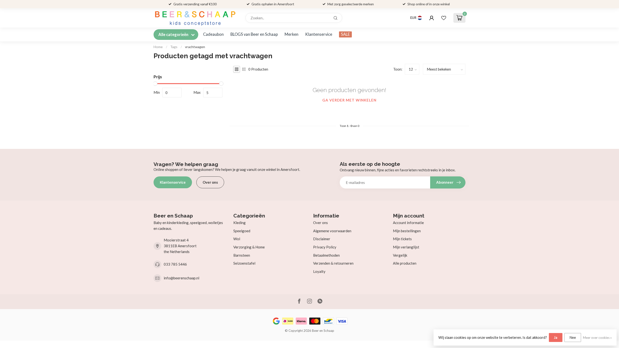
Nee (572, 337)
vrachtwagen (195, 47)
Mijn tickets (402, 239)
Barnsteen (241, 255)
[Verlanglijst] (443, 18)
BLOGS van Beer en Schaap (254, 34)
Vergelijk (400, 255)
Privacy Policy (324, 247)
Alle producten (404, 263)
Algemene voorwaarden (332, 231)
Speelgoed (241, 231)
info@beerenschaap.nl (181, 278)
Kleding (239, 222)
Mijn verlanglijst (406, 247)
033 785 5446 (175, 264)
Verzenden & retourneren (333, 263)
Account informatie (408, 222)
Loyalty (319, 271)
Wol (236, 239)
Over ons (210, 182)
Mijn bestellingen (407, 231)
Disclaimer (321, 239)
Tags (173, 47)
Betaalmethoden (326, 255)
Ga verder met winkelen (349, 100)
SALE (345, 34)
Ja (555, 337)
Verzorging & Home (249, 247)
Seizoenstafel (244, 263)
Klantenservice (318, 34)
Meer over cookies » (597, 338)
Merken (291, 34)
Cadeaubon (213, 34)
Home (158, 47)
